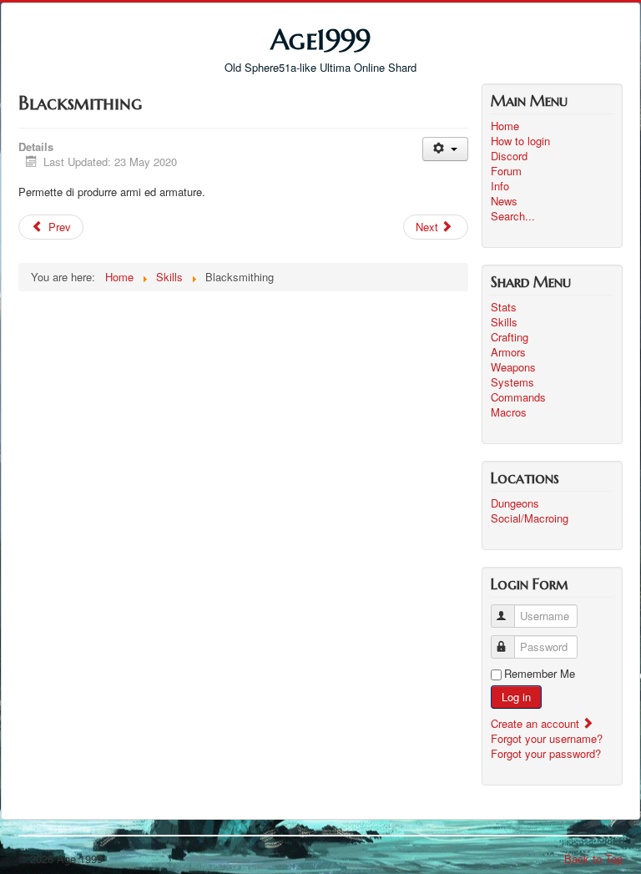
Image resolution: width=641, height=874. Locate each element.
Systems (512, 382)
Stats (504, 307)
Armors (508, 352)
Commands (518, 397)
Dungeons (515, 503)
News (504, 201)
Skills (504, 322)
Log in (516, 697)
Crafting (509, 337)
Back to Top (593, 858)
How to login (520, 141)
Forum (506, 171)
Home (505, 126)
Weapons (513, 367)
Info (500, 186)
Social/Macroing (529, 518)
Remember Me (539, 673)
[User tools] (445, 149)
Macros (509, 412)
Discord (509, 156)
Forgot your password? (546, 753)
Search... (513, 216)
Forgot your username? (547, 738)
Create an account (537, 723)
